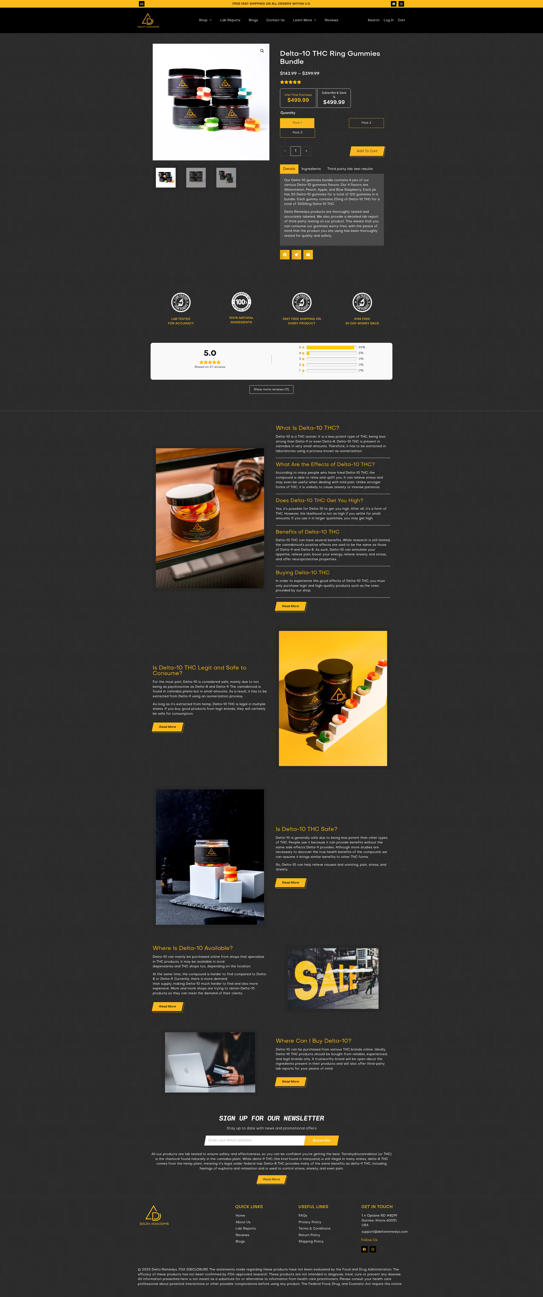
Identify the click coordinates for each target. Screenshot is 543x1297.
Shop (203, 20)
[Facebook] (393, 4)
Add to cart (367, 151)
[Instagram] (401, 4)
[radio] (297, 123)
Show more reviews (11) (271, 389)
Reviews (331, 20)
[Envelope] (141, 4)
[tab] (289, 169)
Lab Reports (230, 20)
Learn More (302, 20)
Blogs (253, 20)
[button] (262, 51)
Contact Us (275, 20)
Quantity (287, 113)
